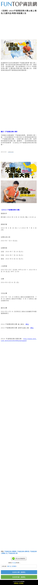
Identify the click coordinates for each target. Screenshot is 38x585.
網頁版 (16, 583)
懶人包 (9, 566)
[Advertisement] (19, 26)
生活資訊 (14, 566)
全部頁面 (19, 577)
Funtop (14, 562)
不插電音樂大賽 (12, 553)
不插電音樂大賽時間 (23, 551)
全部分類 (19, 572)
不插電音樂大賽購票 (10, 551)
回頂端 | (21, 583)
